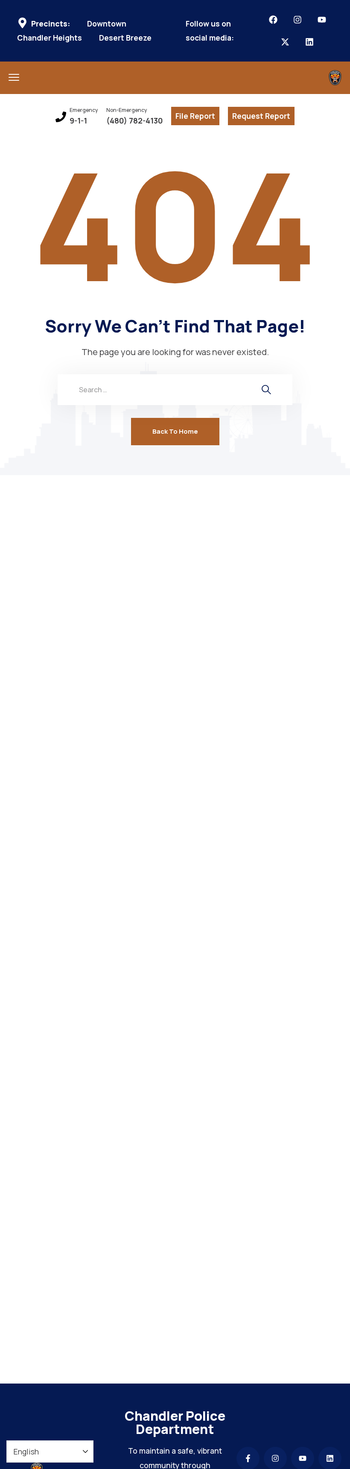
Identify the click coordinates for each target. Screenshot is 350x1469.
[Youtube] (322, 20)
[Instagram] (297, 20)
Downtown (106, 24)
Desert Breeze (125, 38)
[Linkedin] (309, 42)
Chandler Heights (49, 38)
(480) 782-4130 (134, 121)
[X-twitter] (285, 42)
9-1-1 (78, 121)
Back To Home (175, 431)
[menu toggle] (14, 77)
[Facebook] (273, 20)
